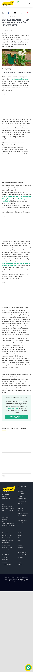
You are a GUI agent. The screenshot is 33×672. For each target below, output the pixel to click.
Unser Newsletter (22, 498)
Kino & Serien (21, 547)
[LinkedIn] (21, 13)
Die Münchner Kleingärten (19, 79)
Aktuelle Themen (22, 511)
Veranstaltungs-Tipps (23, 555)
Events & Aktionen (22, 494)
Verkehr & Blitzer (6, 542)
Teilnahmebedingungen (8, 523)
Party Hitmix (5, 559)
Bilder (19, 538)
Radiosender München (23, 579)
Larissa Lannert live (12, 408)
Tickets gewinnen (6, 564)
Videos (19, 540)
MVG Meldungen (6, 545)
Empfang (20, 503)
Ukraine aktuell (6, 538)
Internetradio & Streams (23, 489)
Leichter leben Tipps (22, 552)
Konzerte (4, 562)
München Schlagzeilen (23, 513)
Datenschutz (5, 521)
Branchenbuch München (24, 523)
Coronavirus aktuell (7, 535)
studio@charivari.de (7, 506)
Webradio (23, 581)
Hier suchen (20, 564)
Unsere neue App (22, 501)
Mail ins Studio (5, 517)
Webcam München (22, 520)
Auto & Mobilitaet (6, 550)
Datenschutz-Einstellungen (8, 525)
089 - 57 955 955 (10, 508)
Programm (20, 491)
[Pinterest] (27, 13)
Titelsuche (4, 557)
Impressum (5, 519)
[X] (14, 13)
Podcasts (20, 535)
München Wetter (22, 518)
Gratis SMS (20, 557)
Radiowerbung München (14, 581)
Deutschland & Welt (7, 547)
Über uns (20, 496)
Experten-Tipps (21, 550)
